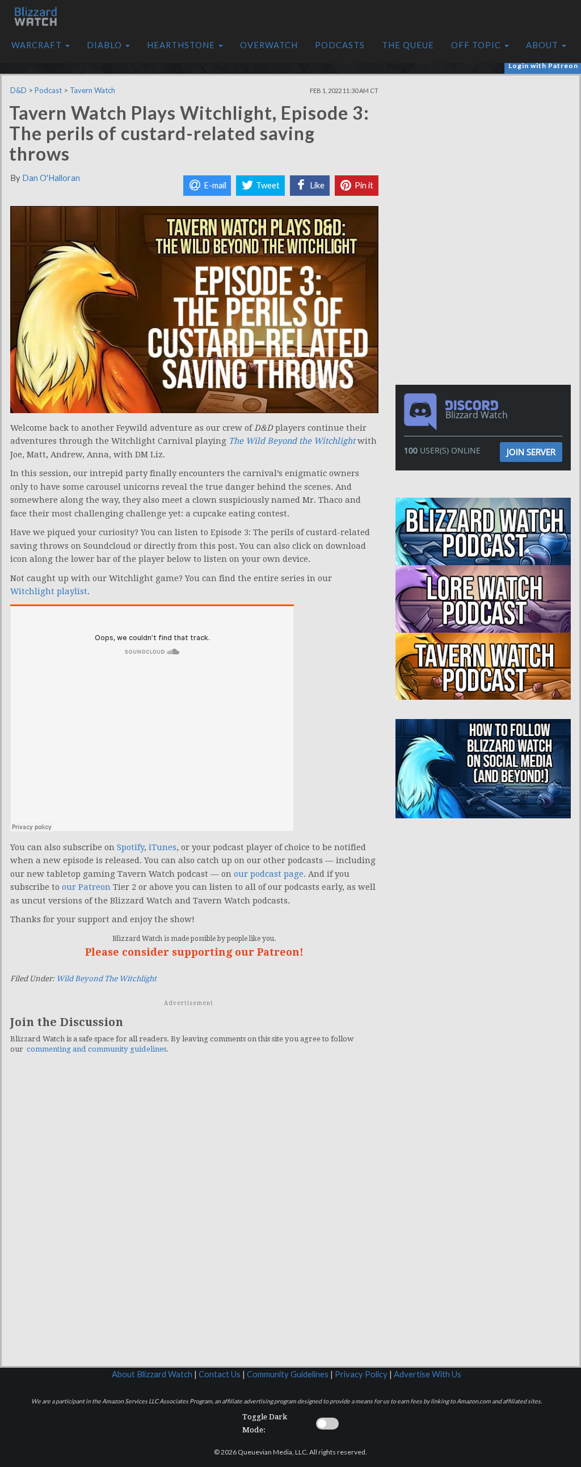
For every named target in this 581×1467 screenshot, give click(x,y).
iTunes (162, 847)
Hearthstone (182, 45)
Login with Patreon (543, 65)
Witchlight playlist (48, 591)
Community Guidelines (288, 1374)
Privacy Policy (361, 1374)
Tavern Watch (92, 90)
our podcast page (269, 874)
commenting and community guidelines (96, 1049)
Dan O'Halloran (51, 178)
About (543, 45)
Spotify (130, 847)
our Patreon (86, 887)
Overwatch (269, 45)
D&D (18, 90)
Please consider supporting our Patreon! (194, 952)
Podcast (48, 90)
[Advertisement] (486, 155)
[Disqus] (194, 1219)
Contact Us (220, 1374)
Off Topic (477, 45)
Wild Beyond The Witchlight (106, 978)
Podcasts (340, 45)
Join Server (531, 451)
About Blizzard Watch (152, 1374)
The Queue (408, 45)
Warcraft (37, 45)
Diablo (105, 45)
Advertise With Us (427, 1374)
